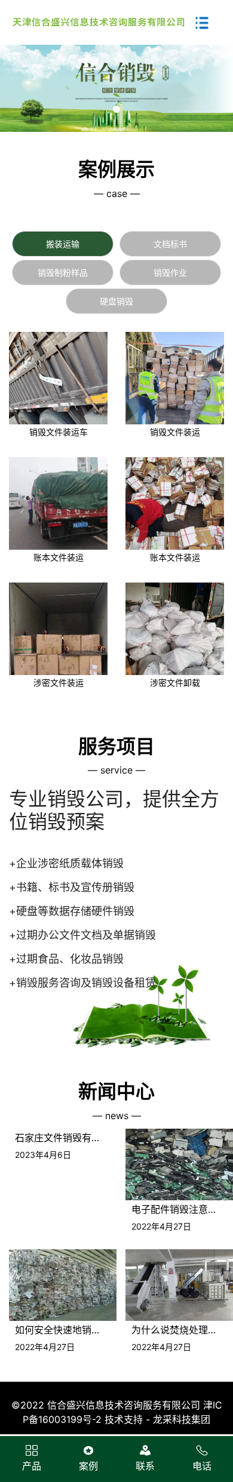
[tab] (63, 244)
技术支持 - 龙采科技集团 (157, 1419)
